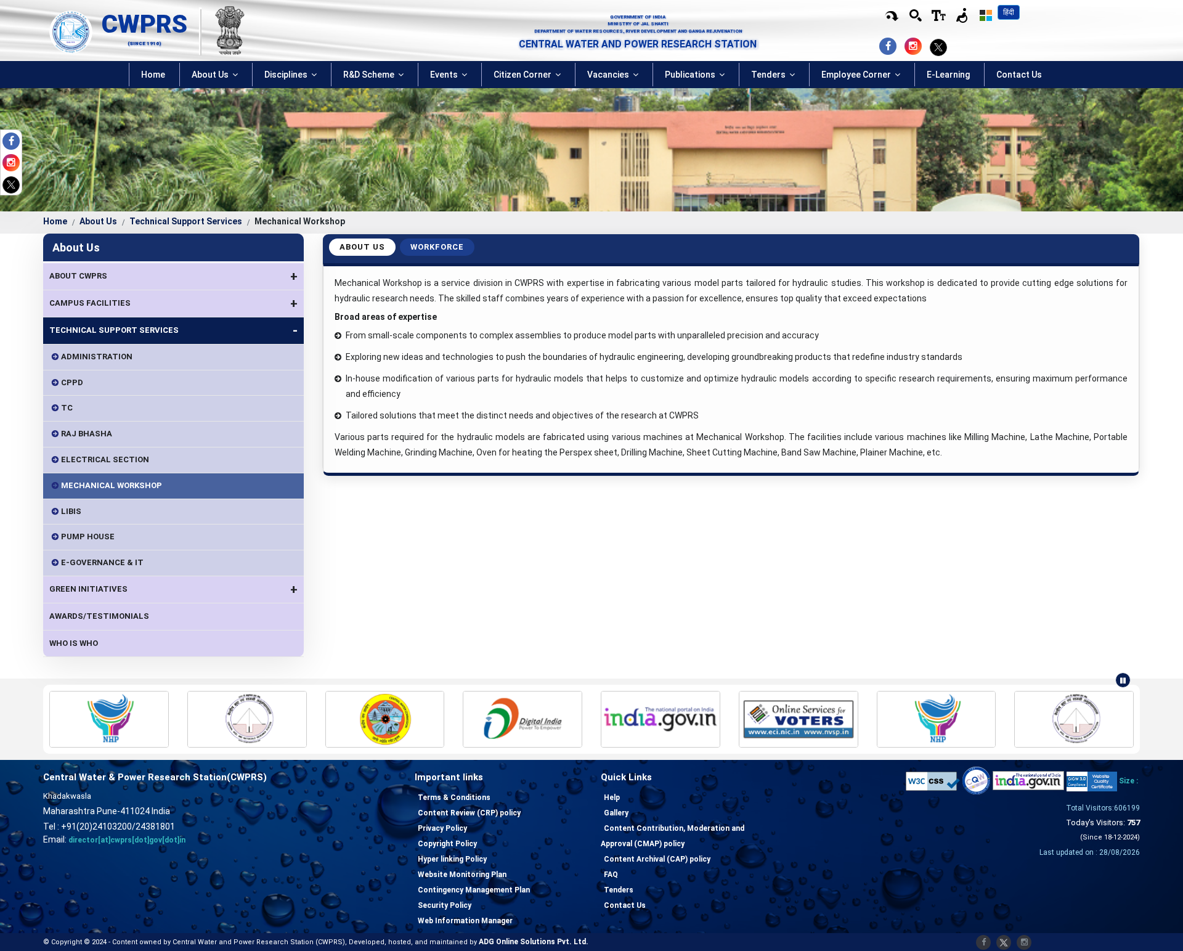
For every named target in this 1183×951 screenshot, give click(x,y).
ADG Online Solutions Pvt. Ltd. (533, 941)
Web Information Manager (465, 920)
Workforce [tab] (437, 246)
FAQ (611, 874)
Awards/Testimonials (99, 616)
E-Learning (948, 75)
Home (153, 75)
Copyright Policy (447, 843)
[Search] (915, 15)
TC (67, 407)
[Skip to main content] (891, 16)
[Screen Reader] (962, 15)
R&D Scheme (369, 75)
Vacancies (609, 75)
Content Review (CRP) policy (469, 813)
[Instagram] (14, 164)
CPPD (72, 382)
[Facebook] (14, 142)
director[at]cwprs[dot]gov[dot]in (126, 840)
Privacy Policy (442, 828)
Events (445, 75)
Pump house (88, 536)
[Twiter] (11, 184)
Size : (1128, 781)
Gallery (616, 813)
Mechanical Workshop (111, 485)
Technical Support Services (185, 221)
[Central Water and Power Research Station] (70, 31)
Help (612, 797)
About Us (211, 75)
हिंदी (1008, 12)
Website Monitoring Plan (462, 874)
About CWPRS (173, 276)
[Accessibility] (939, 15)
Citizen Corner (523, 75)
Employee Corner (857, 75)
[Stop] (1123, 680)
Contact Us (1019, 75)
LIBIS (71, 511)
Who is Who (73, 643)
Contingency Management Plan (474, 890)
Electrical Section (105, 459)
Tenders (769, 75)
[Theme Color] (986, 15)
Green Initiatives (173, 589)
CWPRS (144, 24)
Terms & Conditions (454, 797)
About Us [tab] (362, 246)
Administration (96, 356)
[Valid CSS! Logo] (933, 781)
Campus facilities (173, 303)
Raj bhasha (86, 433)
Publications (691, 75)
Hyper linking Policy (452, 859)
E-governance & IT (102, 562)
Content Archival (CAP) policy (657, 859)
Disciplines (286, 75)
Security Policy (444, 905)
